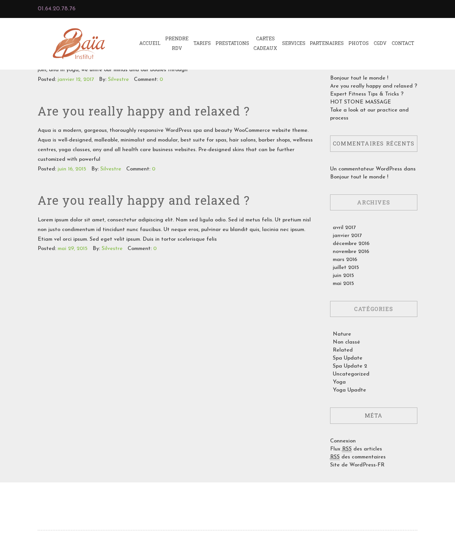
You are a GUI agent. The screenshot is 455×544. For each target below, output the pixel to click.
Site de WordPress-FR (357, 465)
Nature (342, 334)
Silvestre (118, 79)
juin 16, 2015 (72, 169)
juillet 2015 (346, 267)
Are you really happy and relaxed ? (144, 111)
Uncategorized (351, 374)
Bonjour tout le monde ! (359, 78)
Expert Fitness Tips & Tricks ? (366, 94)
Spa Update (347, 358)
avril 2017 (344, 227)
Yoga (339, 382)
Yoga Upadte (349, 390)
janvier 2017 (347, 235)
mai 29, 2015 (73, 248)
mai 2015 (343, 283)
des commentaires (358, 457)
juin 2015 (343, 275)
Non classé (346, 342)
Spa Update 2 (350, 366)
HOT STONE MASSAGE (360, 102)
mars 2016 (345, 259)
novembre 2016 (351, 251)
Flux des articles (356, 449)
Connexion (343, 441)
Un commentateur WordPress (366, 169)
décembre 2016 (351, 243)
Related (343, 350)
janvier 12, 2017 (76, 79)
